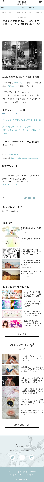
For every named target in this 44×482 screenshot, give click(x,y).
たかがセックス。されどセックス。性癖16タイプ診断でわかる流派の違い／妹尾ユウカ (32, 380)
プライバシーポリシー (17, 475)
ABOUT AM (11, 472)
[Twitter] (25, 198)
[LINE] (34, 198)
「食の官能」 (18, 83)
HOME (4, 12)
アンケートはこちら (10, 185)
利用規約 (33, 472)
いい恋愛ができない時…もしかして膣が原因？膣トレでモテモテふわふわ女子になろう (32, 391)
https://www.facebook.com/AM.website (24, 158)
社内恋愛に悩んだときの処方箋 (31, 229)
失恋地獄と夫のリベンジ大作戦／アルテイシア (31, 272)
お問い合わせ (22, 472)
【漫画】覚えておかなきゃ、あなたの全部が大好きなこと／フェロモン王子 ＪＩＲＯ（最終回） (31, 252)
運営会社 (30, 475)
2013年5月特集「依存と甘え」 (30, 240)
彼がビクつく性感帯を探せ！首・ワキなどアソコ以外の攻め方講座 (31, 263)
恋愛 (3, 8)
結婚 (23, 8)
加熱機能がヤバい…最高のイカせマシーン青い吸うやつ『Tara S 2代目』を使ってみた (32, 369)
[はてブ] (29, 198)
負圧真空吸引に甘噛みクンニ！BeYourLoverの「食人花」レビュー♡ (32, 413)
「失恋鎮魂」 (11, 86)
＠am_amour (13, 155)
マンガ (31, 8)
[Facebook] (21, 198)
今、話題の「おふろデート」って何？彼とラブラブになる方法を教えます (32, 358)
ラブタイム (13, 8)
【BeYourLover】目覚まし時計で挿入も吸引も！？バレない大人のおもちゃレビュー (32, 402)
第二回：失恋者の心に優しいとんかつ (17, 127)
